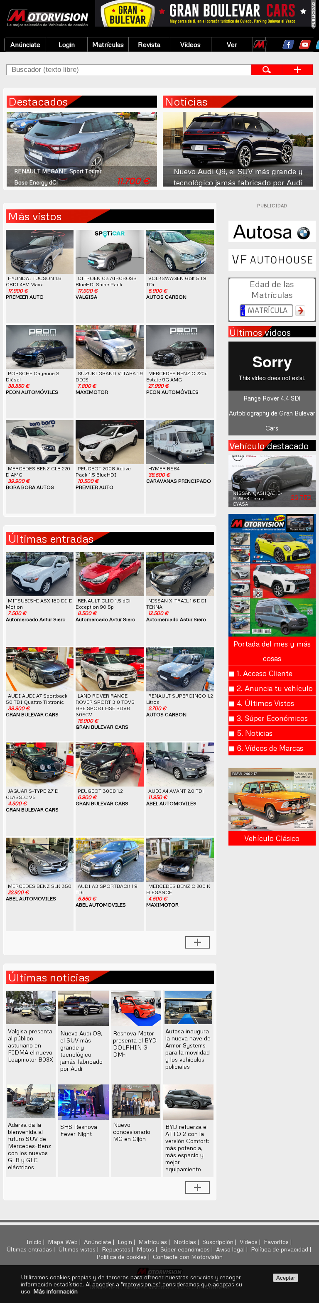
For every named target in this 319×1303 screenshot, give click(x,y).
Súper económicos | (187, 1249)
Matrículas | (155, 1241)
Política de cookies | (123, 1256)
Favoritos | (278, 1241)
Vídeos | (251, 1241)
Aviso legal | (232, 1249)
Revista (149, 44)
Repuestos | (118, 1249)
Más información (55, 1291)
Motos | (148, 1249)
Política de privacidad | (282, 1249)
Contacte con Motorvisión (188, 1256)
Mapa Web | (65, 1241)
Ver (232, 44)
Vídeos (190, 44)
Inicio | (36, 1241)
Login (67, 44)
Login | (127, 1241)
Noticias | (187, 1241)
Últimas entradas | (31, 1249)
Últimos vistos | (79, 1249)
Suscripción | (220, 1241)
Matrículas (108, 44)
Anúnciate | (100, 1241)
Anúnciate (25, 44)
